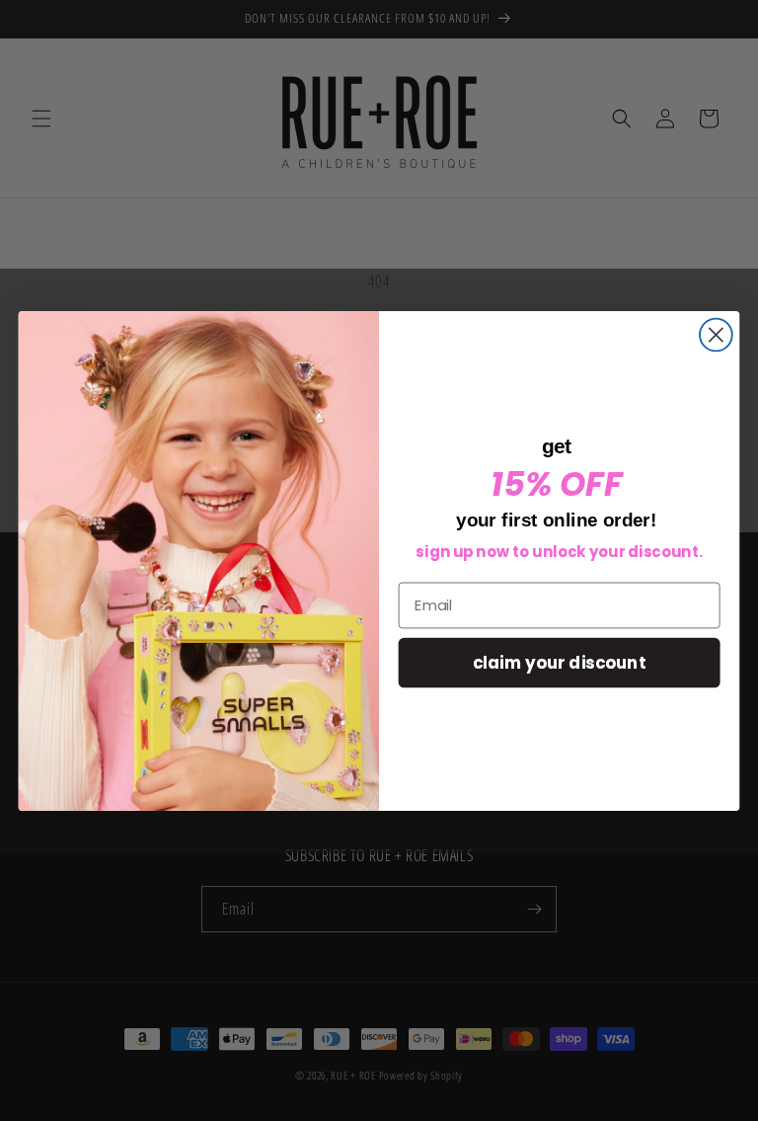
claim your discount (559, 661)
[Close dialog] (716, 334)
